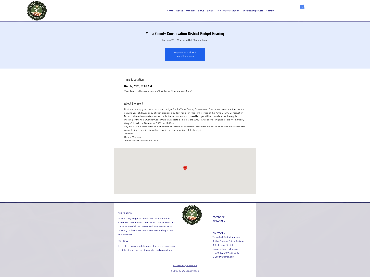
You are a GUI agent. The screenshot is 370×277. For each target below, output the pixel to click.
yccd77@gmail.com (224, 257)
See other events (185, 56)
